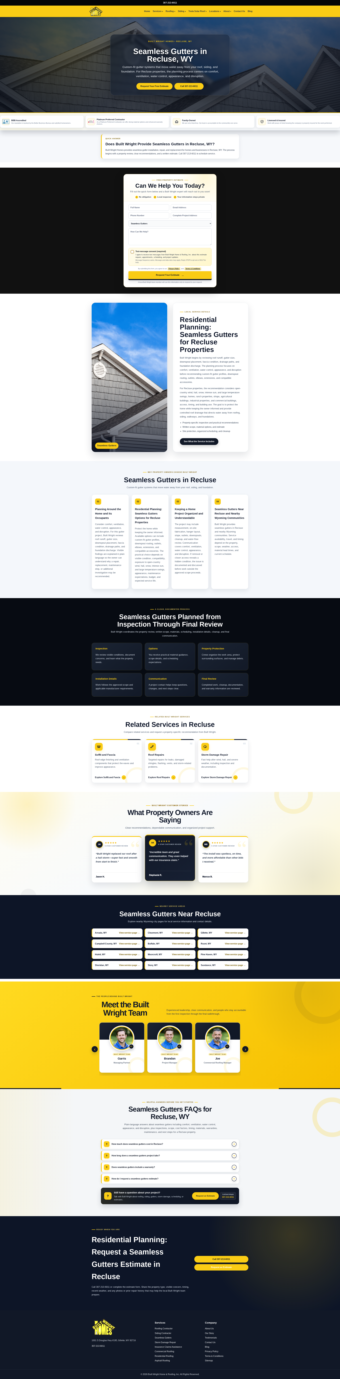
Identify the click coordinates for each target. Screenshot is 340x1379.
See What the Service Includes (199, 441)
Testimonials (211, 1338)
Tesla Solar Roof (196, 11)
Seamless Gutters (163, 1338)
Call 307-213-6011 (189, 86)
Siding (181, 11)
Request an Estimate (205, 1196)
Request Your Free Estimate (154, 86)
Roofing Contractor (164, 1328)
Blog (250, 11)
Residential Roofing (164, 1356)
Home (147, 11)
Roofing (170, 11)
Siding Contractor (163, 1333)
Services (157, 11)
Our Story (209, 1333)
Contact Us (239, 11)
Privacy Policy (174, 269)
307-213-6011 (170, 3)
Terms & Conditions (192, 269)
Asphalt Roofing (162, 1360)
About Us (209, 1328)
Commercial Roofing (164, 1351)
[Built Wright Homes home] (96, 11)
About (226, 11)
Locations (214, 11)
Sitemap (209, 1360)
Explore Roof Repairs (161, 777)
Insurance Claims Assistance (168, 1347)
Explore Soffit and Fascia (110, 777)
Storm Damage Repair (165, 1342)
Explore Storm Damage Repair (219, 777)
